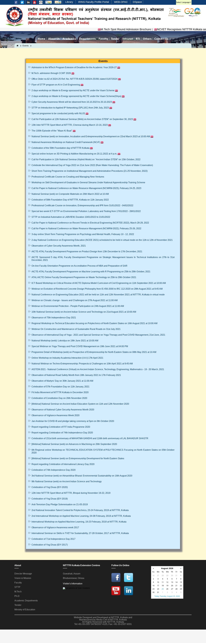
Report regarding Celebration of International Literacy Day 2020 (63, 464)
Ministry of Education (24, 609)
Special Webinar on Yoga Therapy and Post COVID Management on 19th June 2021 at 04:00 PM (80, 346)
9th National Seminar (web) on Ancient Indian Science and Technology (67, 481)
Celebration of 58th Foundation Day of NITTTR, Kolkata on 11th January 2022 (70, 200)
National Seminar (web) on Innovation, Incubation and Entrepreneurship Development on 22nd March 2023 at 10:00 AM (91, 136)
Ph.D (16, 596)
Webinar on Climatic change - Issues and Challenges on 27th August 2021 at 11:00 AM (75, 300)
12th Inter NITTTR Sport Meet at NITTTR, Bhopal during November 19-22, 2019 (71, 493)
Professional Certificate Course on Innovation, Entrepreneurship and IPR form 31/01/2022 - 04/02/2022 (82, 205)
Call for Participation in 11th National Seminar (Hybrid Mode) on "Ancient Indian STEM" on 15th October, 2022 (86, 159)
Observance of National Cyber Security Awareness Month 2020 (63, 409)
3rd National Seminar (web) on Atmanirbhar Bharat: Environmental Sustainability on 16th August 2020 (82, 475)
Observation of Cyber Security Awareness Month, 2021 (59, 246)
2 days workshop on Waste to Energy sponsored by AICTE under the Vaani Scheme (73, 90)
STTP (17, 587)
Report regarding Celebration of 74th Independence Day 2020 (62, 432)
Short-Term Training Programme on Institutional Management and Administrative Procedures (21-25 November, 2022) (90, 171)
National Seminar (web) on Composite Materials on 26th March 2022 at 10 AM (70, 194)
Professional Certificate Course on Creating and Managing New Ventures (68, 177)
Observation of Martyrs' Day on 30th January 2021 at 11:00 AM (62, 381)
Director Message (23, 574)
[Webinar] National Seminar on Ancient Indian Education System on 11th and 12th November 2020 (81, 404)
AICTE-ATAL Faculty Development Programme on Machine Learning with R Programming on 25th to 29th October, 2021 (91, 271)
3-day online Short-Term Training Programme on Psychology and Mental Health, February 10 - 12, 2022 (83, 234)
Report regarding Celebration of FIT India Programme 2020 (61, 427)
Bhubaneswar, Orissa (73, 578)
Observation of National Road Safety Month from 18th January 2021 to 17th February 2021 (76, 375)
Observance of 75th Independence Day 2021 (54, 317)
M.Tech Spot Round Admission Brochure (115, 29)
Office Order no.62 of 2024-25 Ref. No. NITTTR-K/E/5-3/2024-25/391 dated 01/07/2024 (74, 79)
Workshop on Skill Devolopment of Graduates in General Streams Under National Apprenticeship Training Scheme (88, 182)
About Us (54, 38)
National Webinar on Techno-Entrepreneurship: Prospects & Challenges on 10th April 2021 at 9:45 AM (82, 363)
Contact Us (161, 38)
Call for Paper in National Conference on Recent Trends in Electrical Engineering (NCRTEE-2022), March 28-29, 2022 (90, 223)
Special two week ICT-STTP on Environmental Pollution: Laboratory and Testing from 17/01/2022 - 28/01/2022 (86, 211)
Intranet (127, 38)
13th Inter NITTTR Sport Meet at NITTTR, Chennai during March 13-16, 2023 (70, 125)
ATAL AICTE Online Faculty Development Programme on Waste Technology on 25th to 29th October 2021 (84, 277)
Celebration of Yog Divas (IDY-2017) (50, 545)
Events (26, 45)
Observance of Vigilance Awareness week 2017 (55, 527)
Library (69, 2)
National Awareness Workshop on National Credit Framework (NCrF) (66, 142)
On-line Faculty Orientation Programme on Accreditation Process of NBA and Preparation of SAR (79, 266)
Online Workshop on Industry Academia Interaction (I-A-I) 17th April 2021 (68, 358)
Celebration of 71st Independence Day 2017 (53, 539)
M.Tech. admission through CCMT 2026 (51, 73)
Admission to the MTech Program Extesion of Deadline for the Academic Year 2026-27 (74, 67)
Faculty (103, 38)
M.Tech (18, 591)
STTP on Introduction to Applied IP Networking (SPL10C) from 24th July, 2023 (70, 107)
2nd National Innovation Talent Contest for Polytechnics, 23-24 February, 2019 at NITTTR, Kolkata (80, 510)
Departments (87, 38)
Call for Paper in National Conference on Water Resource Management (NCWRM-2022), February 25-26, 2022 (87, 228)
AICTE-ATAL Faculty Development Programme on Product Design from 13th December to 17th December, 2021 (87, 251)
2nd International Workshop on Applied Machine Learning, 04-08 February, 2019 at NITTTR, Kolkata (81, 516)
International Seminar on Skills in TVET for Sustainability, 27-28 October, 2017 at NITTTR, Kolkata (80, 533)
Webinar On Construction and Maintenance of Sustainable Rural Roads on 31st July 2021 (76, 329)
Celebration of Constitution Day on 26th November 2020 (60, 398)
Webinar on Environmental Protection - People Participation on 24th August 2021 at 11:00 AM (78, 306)
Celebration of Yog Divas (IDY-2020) (50, 487)
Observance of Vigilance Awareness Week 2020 (55, 415)
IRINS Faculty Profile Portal (93, 2)
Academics (69, 38)
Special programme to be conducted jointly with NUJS (58, 113)
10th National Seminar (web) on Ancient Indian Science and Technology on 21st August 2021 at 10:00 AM (84, 312)
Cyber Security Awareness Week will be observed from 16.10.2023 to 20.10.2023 (72, 102)
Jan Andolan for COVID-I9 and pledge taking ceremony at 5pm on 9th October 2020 (73, 421)
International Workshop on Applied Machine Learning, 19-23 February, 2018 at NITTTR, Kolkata (79, 522)
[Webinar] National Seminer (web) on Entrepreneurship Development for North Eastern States (78, 458)
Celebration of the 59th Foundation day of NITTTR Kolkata (60, 148)
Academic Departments (26, 600)
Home (41, 38)
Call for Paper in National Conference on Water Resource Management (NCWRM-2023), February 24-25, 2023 (86, 188)
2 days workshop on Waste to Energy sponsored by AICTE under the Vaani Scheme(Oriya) (76, 96)
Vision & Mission (22, 578)
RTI (138, 38)
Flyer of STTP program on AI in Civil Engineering (56, 84)
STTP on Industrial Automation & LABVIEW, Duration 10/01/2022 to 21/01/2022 (71, 217)
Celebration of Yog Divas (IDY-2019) (50, 499)
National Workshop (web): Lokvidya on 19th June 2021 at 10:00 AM (65, 340)
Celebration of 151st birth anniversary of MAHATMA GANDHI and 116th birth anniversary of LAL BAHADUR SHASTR (90, 438)
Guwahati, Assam (71, 574)
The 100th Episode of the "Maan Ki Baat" (52, 130)
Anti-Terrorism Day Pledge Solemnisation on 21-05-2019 (60, 504)
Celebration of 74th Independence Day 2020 (54, 470)
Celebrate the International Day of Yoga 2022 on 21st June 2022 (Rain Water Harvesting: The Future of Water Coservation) (92, 165)
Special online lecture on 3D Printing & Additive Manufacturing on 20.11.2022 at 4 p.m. (74, 154)
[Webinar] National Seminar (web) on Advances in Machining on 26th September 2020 (74, 444)
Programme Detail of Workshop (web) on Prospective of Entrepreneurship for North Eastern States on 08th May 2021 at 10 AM (94, 352)
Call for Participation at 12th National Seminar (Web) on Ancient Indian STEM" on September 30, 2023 (82, 119)
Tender (115, 38)
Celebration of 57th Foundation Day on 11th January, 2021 (60, 386)
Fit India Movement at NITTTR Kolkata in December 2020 (60, 392)
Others (147, 38)
